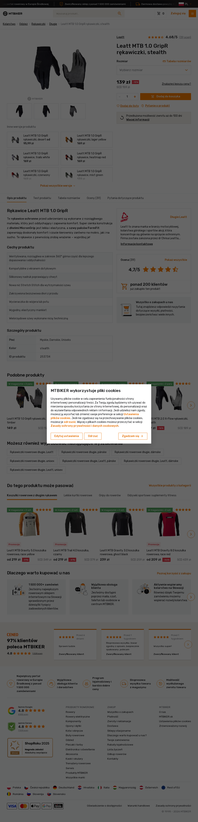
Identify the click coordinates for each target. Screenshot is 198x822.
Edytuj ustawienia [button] (66, 436)
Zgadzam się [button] (133, 436)
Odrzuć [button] (93, 436)
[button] (70, 422)
